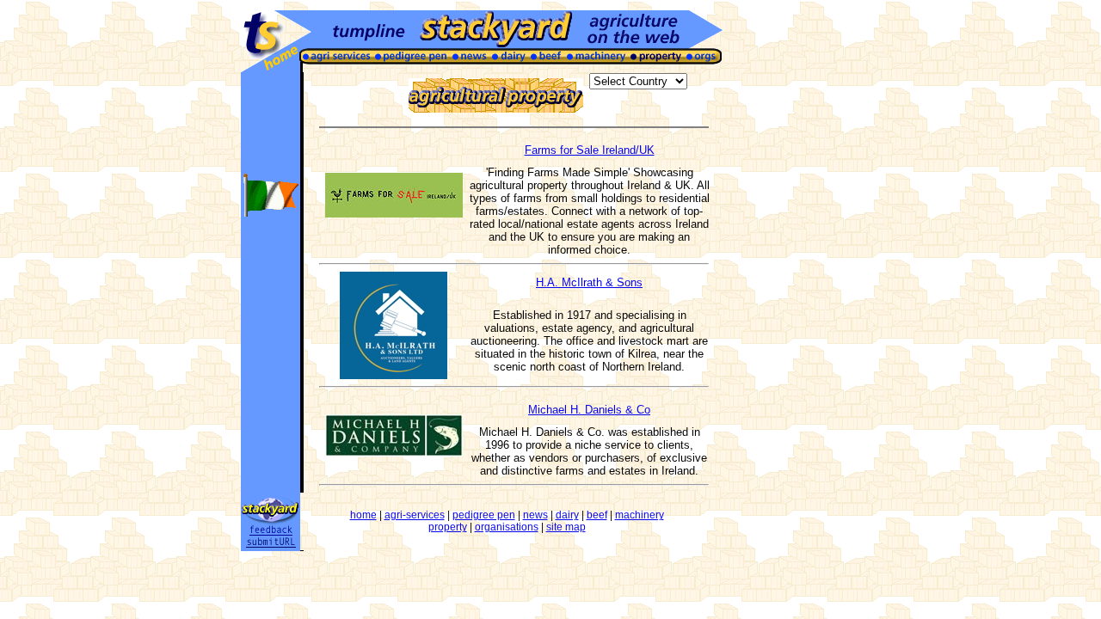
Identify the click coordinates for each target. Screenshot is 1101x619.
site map (566, 527)
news (535, 515)
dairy (567, 515)
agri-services (414, 515)
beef (597, 515)
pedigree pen (483, 515)
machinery (639, 515)
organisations (506, 527)
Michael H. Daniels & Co (589, 409)
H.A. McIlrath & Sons (589, 282)
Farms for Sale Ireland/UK (590, 150)
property (447, 527)
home (363, 515)
